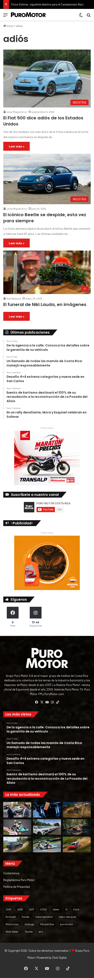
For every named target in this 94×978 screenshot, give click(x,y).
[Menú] (5, 16)
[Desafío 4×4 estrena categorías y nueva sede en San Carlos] (77, 810)
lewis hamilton (44, 916)
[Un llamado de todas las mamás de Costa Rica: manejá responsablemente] (47, 810)
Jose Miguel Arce (17, 111)
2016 (20, 909)
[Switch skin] (81, 16)
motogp (29, 924)
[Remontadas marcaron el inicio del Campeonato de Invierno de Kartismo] (47, 844)
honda (25, 916)
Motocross (12, 924)
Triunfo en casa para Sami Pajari (31, 4)
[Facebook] (36, 702)
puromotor (66, 924)
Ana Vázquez (14, 298)
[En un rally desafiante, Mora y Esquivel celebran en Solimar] (77, 827)
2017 (31, 909)
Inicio (9, 26)
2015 (8, 909)
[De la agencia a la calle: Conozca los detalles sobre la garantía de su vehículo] (17, 810)
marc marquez (67, 916)
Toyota (29, 931)
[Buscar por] (88, 16)
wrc (41, 931)
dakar (56, 909)
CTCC (43, 909)
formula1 (11, 916)
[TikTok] (57, 702)
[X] (41, 702)
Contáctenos (11, 873)
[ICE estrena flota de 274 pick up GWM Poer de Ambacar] (47, 827)
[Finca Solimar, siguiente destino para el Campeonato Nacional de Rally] (77, 844)
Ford (76, 909)
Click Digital (59, 957)
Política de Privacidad (16, 886)
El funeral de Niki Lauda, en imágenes (44, 304)
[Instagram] (52, 702)
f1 (66, 909)
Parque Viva (47, 924)
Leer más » (16, 146)
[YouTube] (47, 702)
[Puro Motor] (28, 14)
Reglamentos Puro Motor (19, 880)
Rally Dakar (12, 931)
